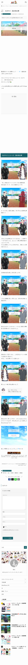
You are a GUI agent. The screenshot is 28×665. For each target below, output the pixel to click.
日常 (3, 594)
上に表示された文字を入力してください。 (11, 530)
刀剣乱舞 (4, 582)
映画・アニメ (5, 591)
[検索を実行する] (25, 547)
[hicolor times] (14, 2)
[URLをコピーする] (18, 479)
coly (8, 472)
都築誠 (21, 472)
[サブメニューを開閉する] (25, 579)
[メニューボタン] (2, 2)
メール (4, 516)
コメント (5, 495)
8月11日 (4, 472)
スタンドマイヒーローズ (7, 579)
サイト (4, 521)
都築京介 (16, 472)
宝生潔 (12, 472)
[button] (9, 479)
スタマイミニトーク (6, 14)
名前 (3, 511)
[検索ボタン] (26, 2)
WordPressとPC (5, 585)
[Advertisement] (14, 52)
